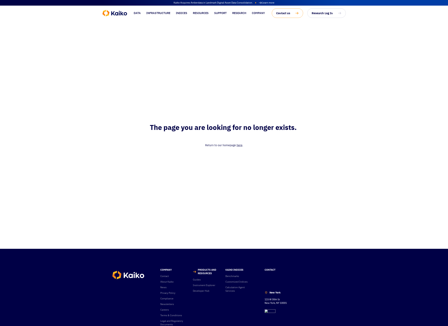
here (239, 145)
